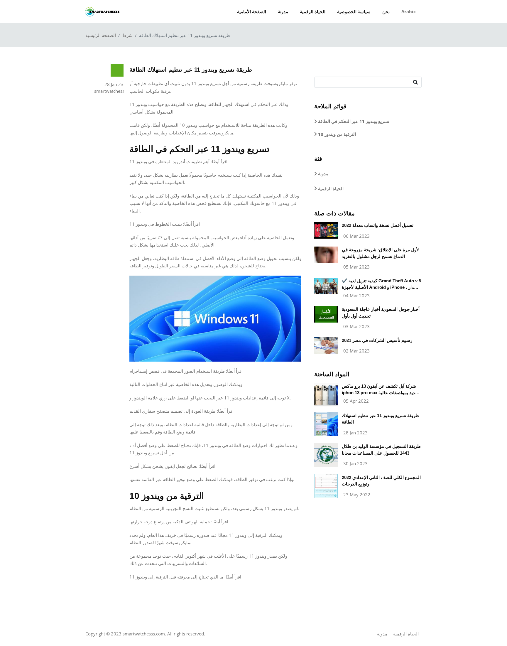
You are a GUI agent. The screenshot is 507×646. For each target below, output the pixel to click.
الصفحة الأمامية (251, 11)
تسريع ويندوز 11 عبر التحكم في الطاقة (353, 121)
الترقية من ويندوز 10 (336, 134)
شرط (127, 35)
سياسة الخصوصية (354, 11)
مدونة (283, 11)
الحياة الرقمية (312, 11)
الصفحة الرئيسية (100, 35)
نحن (386, 11)
